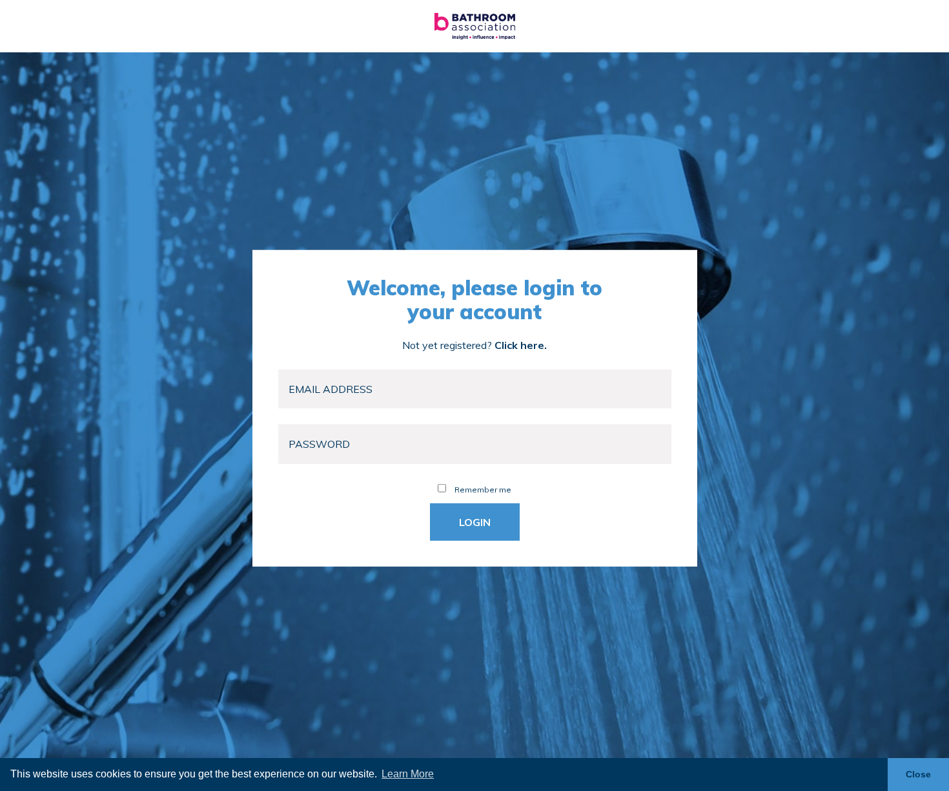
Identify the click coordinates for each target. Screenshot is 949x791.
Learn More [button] (408, 773)
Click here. (521, 344)
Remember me (482, 489)
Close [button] (918, 774)
